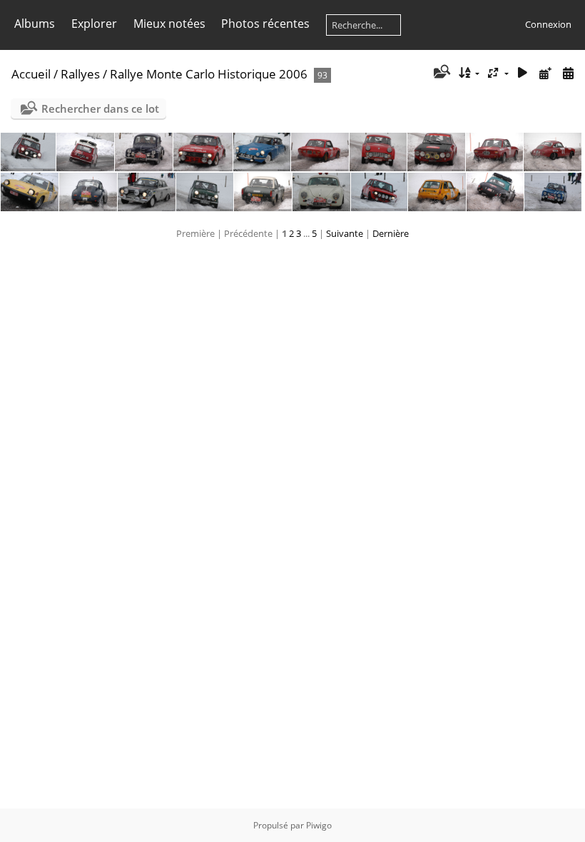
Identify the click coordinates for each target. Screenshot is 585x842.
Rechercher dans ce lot (100, 108)
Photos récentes (265, 23)
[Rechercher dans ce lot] (440, 72)
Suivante (344, 233)
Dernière (390, 233)
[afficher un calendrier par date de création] (567, 73)
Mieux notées (169, 23)
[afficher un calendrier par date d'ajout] (545, 73)
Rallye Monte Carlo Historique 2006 (208, 74)
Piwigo (319, 825)
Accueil (31, 74)
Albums (34, 23)
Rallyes (80, 74)
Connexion (548, 24)
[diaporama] (522, 73)
